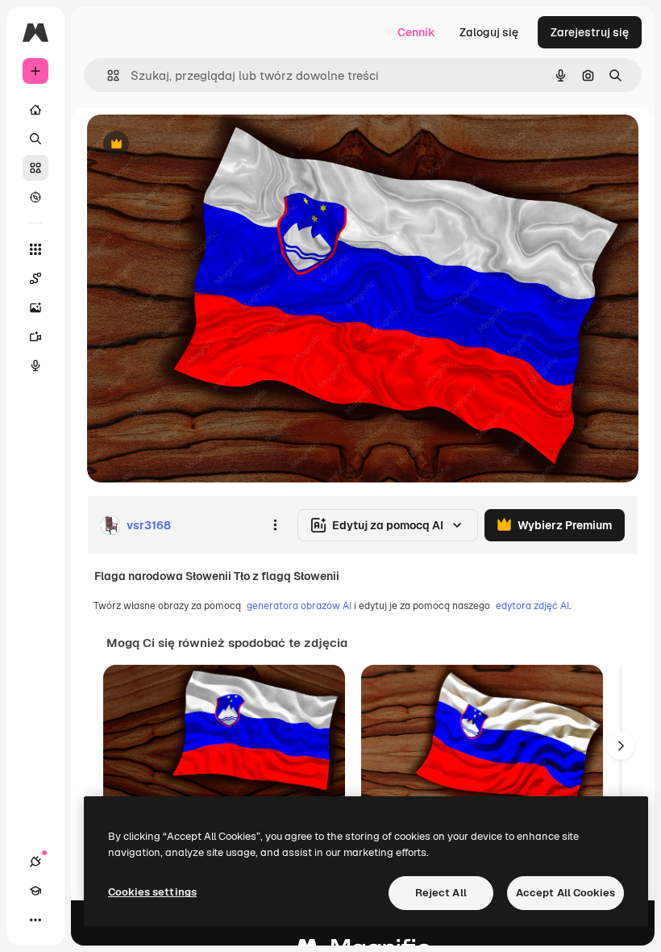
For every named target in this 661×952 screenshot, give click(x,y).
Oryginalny (198, 144)
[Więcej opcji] (275, 525)
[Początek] (35, 110)
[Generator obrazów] (35, 307)
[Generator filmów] (35, 336)
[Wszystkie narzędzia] (35, 249)
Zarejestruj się (590, 32)
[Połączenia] (35, 862)
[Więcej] (35, 920)
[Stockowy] (35, 168)
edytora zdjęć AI (532, 605)
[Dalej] (620, 745)
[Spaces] (35, 278)
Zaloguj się (488, 32)
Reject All (441, 893)
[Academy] (35, 891)
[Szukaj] (35, 139)
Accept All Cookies (565, 893)
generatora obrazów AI (299, 605)
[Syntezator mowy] (35, 365)
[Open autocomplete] (107, 75)
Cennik (416, 32)
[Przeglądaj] (35, 197)
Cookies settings (152, 892)
